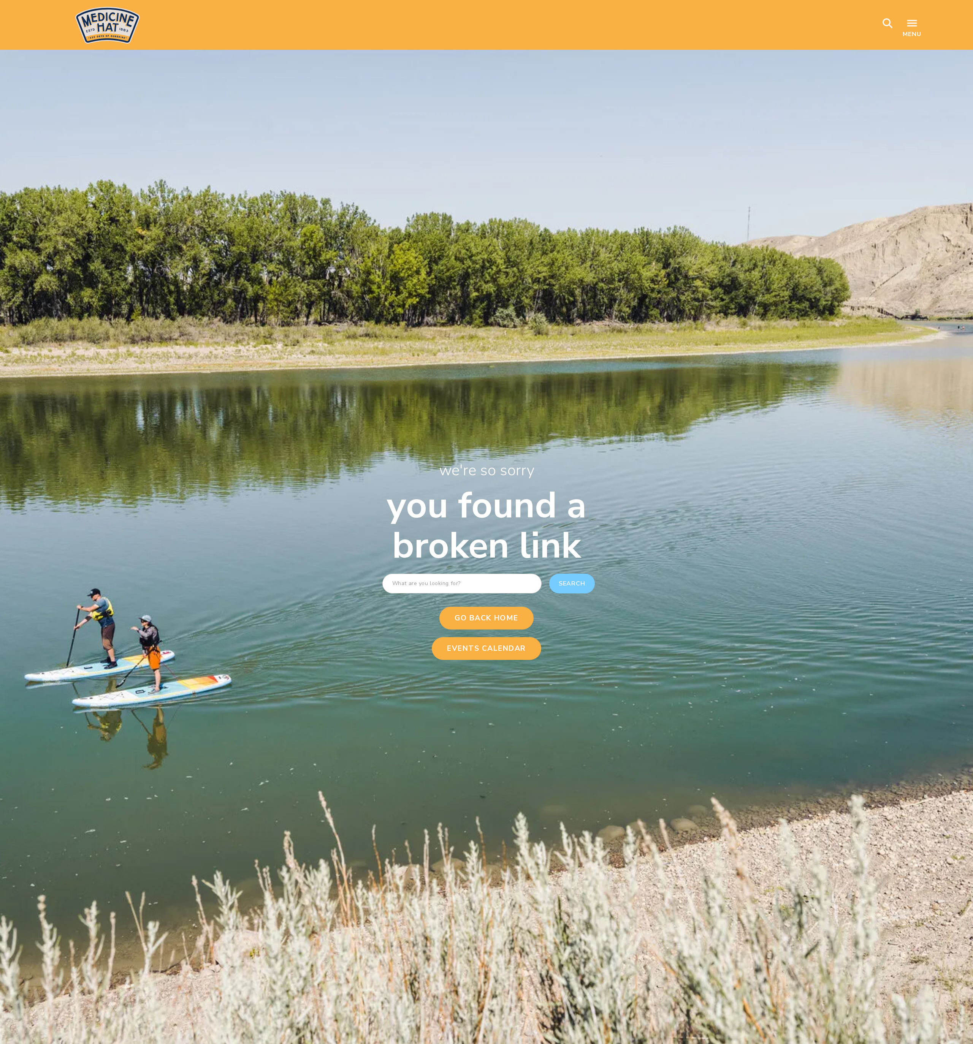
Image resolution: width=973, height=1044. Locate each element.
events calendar (486, 648)
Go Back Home (486, 618)
